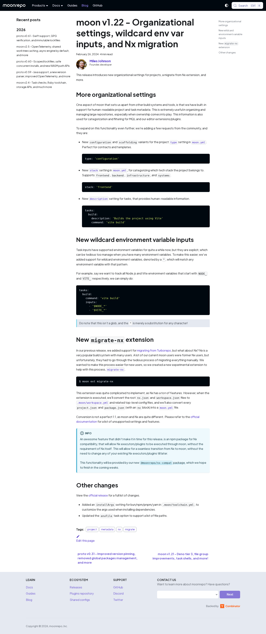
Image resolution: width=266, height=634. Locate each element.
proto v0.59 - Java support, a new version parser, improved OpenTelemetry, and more (43, 74)
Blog (85, 5)
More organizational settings (230, 23)
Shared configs (80, 600)
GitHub (97, 5)
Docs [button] (56, 5)
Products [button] (38, 5)
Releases (76, 587)
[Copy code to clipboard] (205, 158)
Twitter (118, 600)
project (92, 529)
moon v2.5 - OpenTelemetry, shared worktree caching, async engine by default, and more (42, 51)
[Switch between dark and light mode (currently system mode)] (226, 5)
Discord (118, 593)
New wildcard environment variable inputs (230, 34)
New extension (228, 45)
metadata (107, 529)
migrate (130, 529)
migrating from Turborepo (154, 350)
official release (98, 495)
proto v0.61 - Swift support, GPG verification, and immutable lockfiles (38, 38)
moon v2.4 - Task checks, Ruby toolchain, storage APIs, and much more (41, 84)
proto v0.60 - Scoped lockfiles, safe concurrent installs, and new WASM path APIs (43, 63)
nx (119, 529)
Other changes (227, 52)
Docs (29, 587)
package (163, 462)
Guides (72, 5)
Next (230, 594)
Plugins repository (82, 593)
